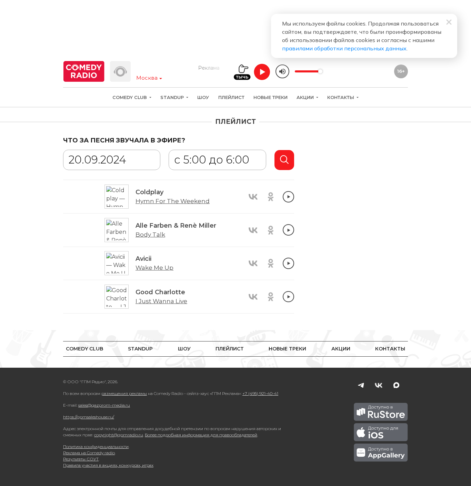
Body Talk (150, 234)
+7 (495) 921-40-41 (260, 393)
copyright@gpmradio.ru (118, 434)
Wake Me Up (154, 267)
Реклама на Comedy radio (89, 452)
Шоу (203, 97)
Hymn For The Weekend (173, 201)
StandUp (172, 97)
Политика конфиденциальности (96, 446)
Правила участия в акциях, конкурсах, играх (108, 465)
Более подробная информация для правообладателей (201, 434)
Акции (306, 97)
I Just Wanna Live (161, 301)
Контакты (341, 97)
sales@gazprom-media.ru (104, 405)
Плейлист (231, 97)
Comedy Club (130, 97)
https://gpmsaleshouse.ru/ (88, 416)
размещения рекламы (124, 393)
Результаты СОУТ (81, 459)
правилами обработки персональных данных (344, 48)
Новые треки (270, 97)
